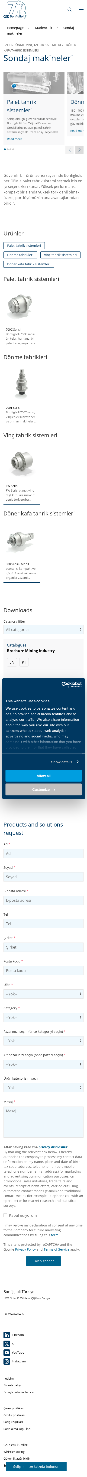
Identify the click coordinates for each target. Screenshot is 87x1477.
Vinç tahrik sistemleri (60, 255)
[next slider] (79, 150)
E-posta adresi (16, 891)
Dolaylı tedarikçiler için (18, 1392)
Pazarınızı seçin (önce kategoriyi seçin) (34, 1031)
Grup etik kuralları (15, 1445)
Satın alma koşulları (16, 1429)
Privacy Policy (25, 1249)
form (54, 1235)
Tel (5, 914)
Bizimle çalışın (13, 1385)
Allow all (44, 776)
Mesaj (9, 1102)
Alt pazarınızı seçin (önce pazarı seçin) (34, 1055)
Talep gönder (43, 1261)
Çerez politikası (13, 1408)
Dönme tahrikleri (20, 255)
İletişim (8, 1378)
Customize (41, 789)
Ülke (8, 984)
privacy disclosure (53, 1147)
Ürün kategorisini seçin (21, 1078)
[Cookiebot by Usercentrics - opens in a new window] (62, 685)
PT (24, 662)
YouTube (17, 1352)
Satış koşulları (13, 1422)
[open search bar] (69, 9)
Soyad (9, 867)
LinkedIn (17, 1335)
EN (12, 662)
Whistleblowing (14, 1452)
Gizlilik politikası (14, 1415)
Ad (6, 844)
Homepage (16, 28)
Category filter (14, 621)
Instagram (18, 1361)
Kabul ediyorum (22, 1215)
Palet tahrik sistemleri (24, 245)
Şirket (9, 938)
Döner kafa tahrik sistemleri (28, 264)
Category (11, 1008)
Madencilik (44, 28)
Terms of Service (56, 1249)
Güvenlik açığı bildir (16, 1458)
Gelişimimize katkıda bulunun (36, 1466)
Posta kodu (13, 961)
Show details (61, 762)
